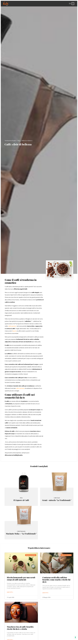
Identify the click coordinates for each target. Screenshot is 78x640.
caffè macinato (20, 388)
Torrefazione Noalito (10, 140)
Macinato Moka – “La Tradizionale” (21, 533)
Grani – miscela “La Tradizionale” (56, 500)
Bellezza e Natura (27, 140)
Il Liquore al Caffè (21, 500)
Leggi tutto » (10, 592)
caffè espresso (12, 326)
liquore (14, 331)
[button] (73, 3)
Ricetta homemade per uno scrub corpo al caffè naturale (21, 578)
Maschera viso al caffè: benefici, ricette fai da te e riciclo (20, 628)
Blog (19, 140)
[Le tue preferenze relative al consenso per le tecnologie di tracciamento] (75, 637)
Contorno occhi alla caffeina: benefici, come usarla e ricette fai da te (56, 579)
